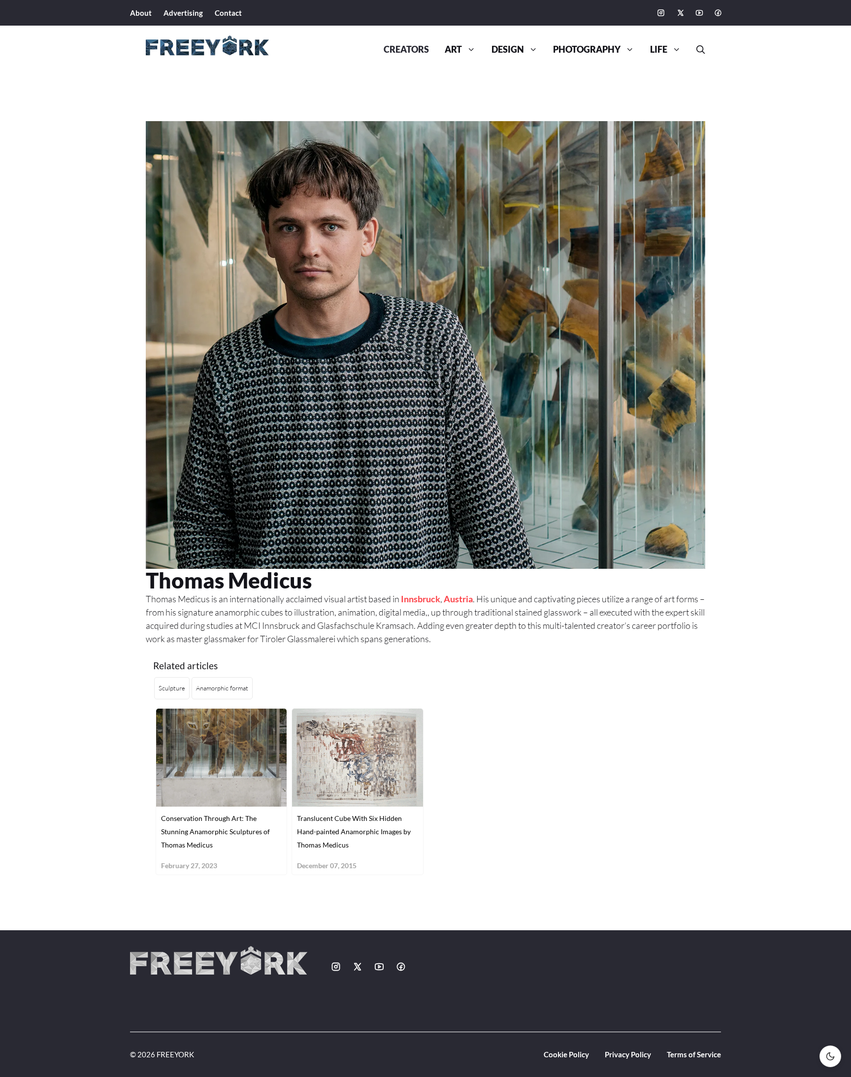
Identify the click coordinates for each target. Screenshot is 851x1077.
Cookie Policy (566, 1054)
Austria (458, 598)
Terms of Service (694, 1054)
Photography (587, 49)
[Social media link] (661, 13)
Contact (228, 12)
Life (658, 49)
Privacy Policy (628, 1054)
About (141, 12)
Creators (406, 49)
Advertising (183, 12)
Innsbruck (420, 598)
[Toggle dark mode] (830, 1056)
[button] (696, 50)
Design (507, 49)
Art (453, 49)
